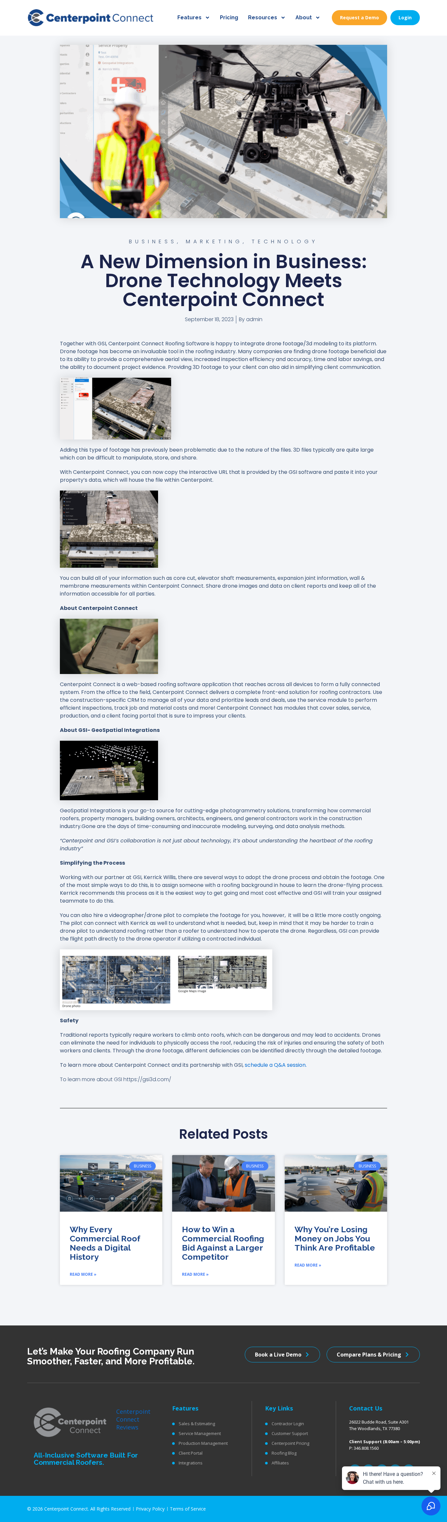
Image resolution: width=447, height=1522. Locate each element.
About (303, 17)
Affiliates (280, 1463)
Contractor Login (288, 1424)
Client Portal (191, 1453)
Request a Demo (359, 17)
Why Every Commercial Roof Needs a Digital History (105, 1243)
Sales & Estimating (197, 1424)
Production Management (203, 1443)
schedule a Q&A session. (276, 1065)
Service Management (200, 1433)
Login (405, 17)
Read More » (83, 1274)
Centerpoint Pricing (290, 1443)
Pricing (229, 17)
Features (189, 17)
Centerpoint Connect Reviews (133, 1419)
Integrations (191, 1463)
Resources (262, 17)
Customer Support (290, 1433)
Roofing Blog (284, 1453)
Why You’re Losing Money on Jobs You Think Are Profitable (335, 1238)
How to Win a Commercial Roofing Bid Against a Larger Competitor (223, 1243)
